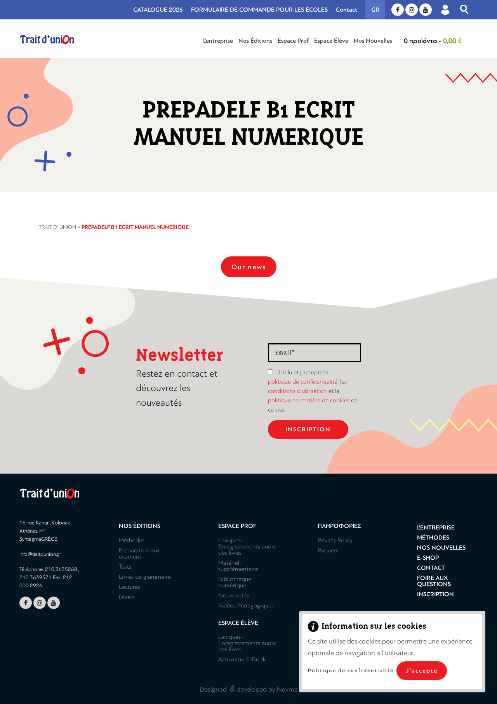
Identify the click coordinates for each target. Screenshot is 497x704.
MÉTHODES (433, 537)
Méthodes (131, 540)
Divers (127, 596)
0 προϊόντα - (433, 40)
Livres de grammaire (145, 576)
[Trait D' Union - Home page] (47, 40)
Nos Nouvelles (373, 41)
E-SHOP (428, 558)
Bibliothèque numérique (234, 582)
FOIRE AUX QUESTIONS (434, 581)
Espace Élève (331, 41)
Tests (125, 566)
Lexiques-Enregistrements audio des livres (247, 546)
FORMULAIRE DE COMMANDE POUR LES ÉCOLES (259, 10)
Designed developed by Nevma (249, 688)
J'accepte (422, 671)
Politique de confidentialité (351, 670)
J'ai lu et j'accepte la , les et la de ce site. (313, 391)
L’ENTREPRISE (436, 527)
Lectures (129, 586)
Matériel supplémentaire (238, 566)
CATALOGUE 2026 (158, 10)
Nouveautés (233, 595)
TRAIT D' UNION (57, 227)
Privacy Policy (335, 540)
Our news (248, 267)
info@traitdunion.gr (40, 554)
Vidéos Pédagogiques (246, 605)
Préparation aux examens (139, 553)
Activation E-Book (242, 659)
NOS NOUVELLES (441, 548)
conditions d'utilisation (297, 391)
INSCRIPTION (435, 594)
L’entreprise (218, 41)
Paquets (328, 550)
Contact (346, 10)
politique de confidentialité (302, 382)
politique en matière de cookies (308, 400)
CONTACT (431, 568)
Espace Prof (293, 41)
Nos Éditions (255, 41)
